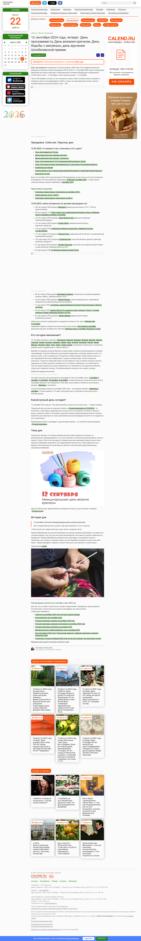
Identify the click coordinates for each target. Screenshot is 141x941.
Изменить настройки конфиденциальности (46, 929)
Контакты (63, 881)
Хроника (99, 9)
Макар (96, 342)
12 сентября (43, 380)
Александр (61, 340)
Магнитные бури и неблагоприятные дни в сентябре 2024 (57, 630)
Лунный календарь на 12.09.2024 (81, 408)
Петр (53, 345)
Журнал (41, 33)
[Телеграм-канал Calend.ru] (44, 3)
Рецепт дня (55, 25)
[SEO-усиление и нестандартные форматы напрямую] (121, 87)
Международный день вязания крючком (51, 155)
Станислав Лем (65, 239)
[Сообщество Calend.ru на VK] (60, 3)
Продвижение (45, 881)
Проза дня (85, 25)
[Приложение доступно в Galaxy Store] (15, 87)
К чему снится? (110, 25)
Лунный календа (38, 424)
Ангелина (77, 340)
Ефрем (63, 342)
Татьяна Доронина (65, 245)
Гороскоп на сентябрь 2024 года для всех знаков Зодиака (57, 615)
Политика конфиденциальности (42, 926)
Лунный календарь (39, 13)
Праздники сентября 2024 (77, 180)
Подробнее (88, 938)
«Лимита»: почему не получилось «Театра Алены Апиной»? (42, 800)
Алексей (69, 340)
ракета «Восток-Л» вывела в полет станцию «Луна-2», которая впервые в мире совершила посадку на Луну (67, 311)
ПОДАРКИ (102, 20)
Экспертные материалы (118, 13)
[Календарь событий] (15, 3)
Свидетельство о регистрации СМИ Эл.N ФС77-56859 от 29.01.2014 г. (54, 908)
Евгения (48, 342)
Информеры (73, 881)
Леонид (90, 342)
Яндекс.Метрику (72, 938)
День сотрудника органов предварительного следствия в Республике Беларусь (66, 165)
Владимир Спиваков (65, 294)
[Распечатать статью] (102, 55)
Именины (67, 9)
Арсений (84, 340)
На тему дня (116, 20)
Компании (110, 9)
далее (44, 546)
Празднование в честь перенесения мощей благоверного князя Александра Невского (68, 171)
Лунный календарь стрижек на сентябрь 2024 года (55, 621)
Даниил (42, 342)
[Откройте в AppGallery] (15, 93)
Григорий (34, 342)
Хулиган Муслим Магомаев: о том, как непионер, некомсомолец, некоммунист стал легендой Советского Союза (91, 849)
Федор (69, 345)
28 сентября (63, 380)
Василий (92, 340)
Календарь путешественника (92, 13)
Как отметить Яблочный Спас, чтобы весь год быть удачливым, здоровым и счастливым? (67, 848)
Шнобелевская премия (44, 168)
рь (46, 424)
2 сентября (93, 378)
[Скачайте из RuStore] (15, 80)
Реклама (55, 881)
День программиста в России (46, 152)
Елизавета (56, 342)
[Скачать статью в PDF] (98, 55)
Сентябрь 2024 (67, 182)
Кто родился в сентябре (87, 326)
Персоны (122, 9)
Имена (97, 25)
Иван (69, 342)
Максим (34, 345)
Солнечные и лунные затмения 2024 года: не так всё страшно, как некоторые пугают (68, 639)
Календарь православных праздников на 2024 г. (54, 198)
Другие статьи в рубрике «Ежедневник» (49, 661)
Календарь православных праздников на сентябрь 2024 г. (57, 192)
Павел (47, 345)
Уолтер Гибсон (63, 223)
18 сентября (53, 380)
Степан (64, 345)
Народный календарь (84, 9)
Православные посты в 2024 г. (47, 195)
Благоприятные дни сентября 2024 (48, 618)
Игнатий (75, 342)
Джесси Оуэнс (63, 234)
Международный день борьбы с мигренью (52, 158)
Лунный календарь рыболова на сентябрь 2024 (53, 627)
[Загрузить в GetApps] (15, 100)
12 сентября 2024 (38, 55)
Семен (58, 345)
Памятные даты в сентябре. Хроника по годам (83, 329)
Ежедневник (72, 20)
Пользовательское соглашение (42, 924)
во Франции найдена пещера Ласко (65, 250)
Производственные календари (63, 13)
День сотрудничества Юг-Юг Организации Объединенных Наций (60, 161)
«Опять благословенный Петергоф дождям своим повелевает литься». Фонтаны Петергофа (41, 848)
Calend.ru (34, 33)
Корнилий (82, 342)
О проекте (34, 881)
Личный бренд (70, 25)
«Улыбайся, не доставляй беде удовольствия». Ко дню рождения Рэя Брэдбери (66, 802)
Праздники (55, 9)
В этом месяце (56, 20)
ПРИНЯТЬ (102, 938)
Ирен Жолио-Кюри (66, 218)
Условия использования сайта (42, 921)
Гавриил (99, 340)
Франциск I (62, 207)
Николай (41, 345)
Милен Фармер (65, 316)
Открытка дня (88, 20)
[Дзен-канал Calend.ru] (52, 3)
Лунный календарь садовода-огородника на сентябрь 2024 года (60, 624)
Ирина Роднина (64, 300)
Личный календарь (39, 9)
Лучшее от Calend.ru (41, 771)
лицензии (38, 136)
